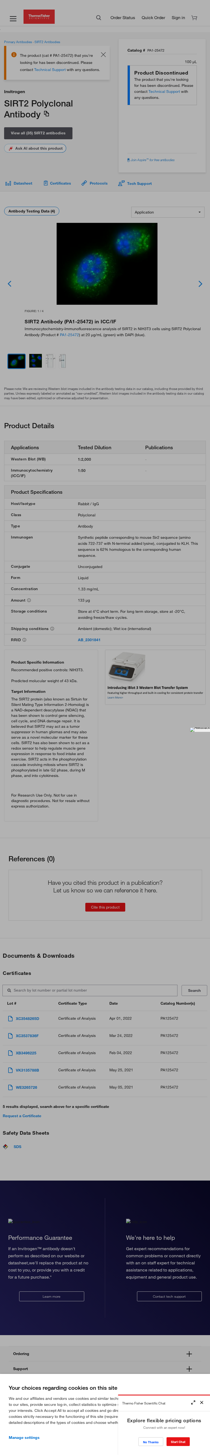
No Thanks (151, 1442)
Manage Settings (24, 1437)
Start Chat (178, 1442)
